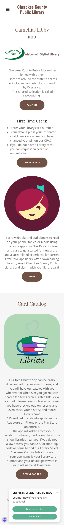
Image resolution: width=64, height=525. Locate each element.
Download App (32, 474)
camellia (32, 105)
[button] (8, 9)
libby (32, 276)
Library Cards (32, 162)
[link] (32, 9)
